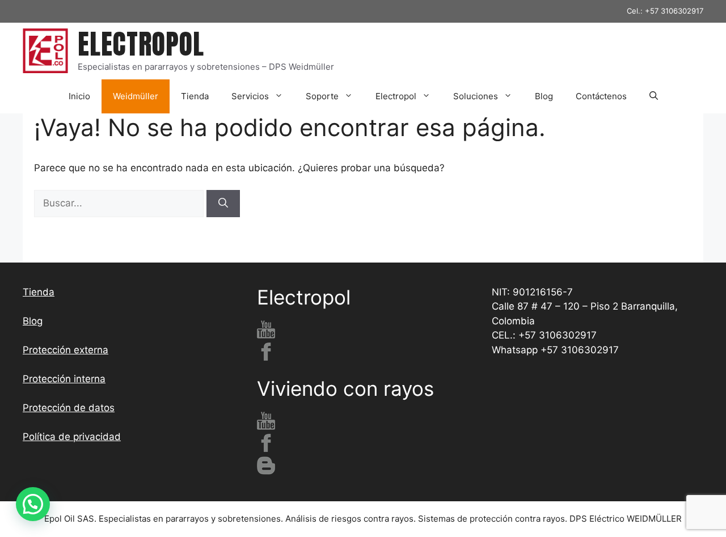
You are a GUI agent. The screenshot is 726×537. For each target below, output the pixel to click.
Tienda (195, 96)
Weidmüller (135, 96)
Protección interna (64, 378)
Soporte (322, 96)
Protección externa (65, 350)
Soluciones (475, 96)
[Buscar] (223, 203)
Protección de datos (69, 407)
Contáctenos (601, 96)
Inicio (79, 96)
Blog (544, 96)
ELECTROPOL (141, 44)
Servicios (250, 96)
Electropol (395, 96)
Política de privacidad (72, 436)
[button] (653, 96)
